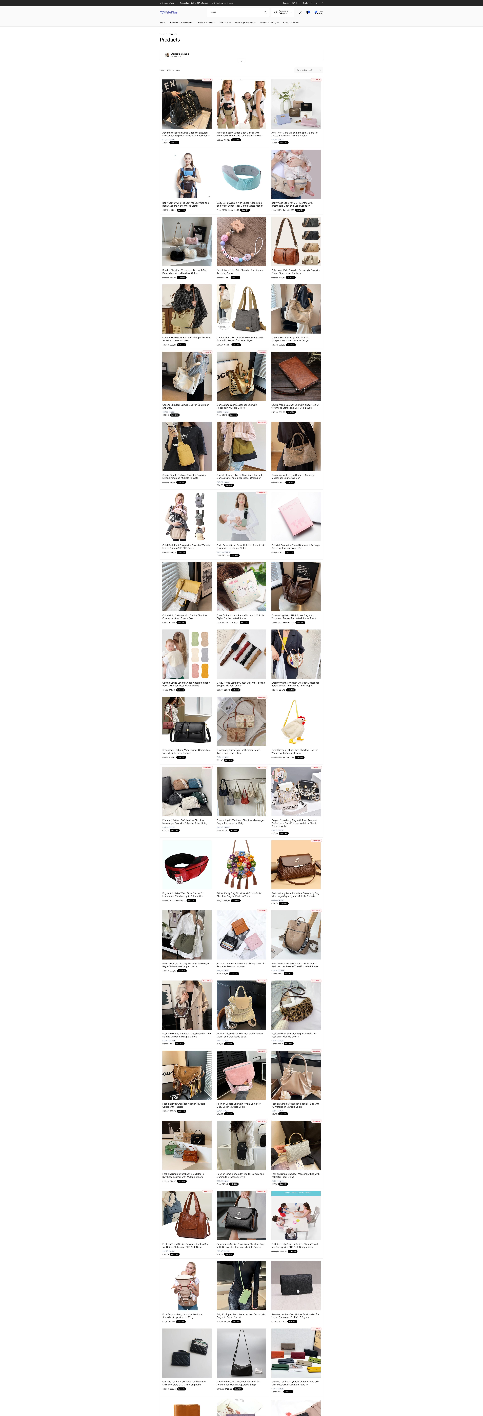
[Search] (265, 12)
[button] (318, 12)
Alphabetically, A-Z (304, 70)
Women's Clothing (180, 54)
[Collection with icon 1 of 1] (241, 61)
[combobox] (238, 12)
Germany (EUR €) (290, 3)
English (306, 3)
